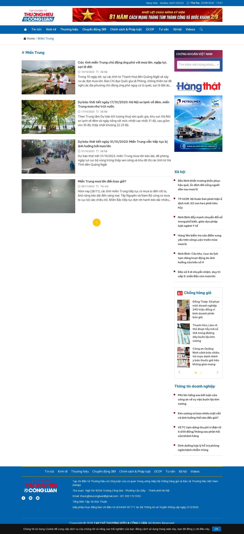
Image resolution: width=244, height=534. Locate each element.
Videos (190, 29)
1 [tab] (196, 373)
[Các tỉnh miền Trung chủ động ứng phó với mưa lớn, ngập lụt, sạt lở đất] (48, 77)
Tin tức (36, 29)
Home (30, 38)
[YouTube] (30, 498)
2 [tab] (201, 373)
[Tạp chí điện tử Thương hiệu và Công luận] (41, 486)
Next (217, 372)
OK (216, 528)
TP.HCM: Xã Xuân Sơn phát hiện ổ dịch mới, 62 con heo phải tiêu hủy (200, 203)
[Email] (37, 498)
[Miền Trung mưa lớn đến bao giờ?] (48, 196)
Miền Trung (46, 38)
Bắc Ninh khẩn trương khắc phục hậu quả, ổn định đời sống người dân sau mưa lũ (199, 185)
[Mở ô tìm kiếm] (201, 29)
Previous (179, 372)
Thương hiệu (69, 29)
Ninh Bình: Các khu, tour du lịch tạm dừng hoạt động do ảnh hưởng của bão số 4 (198, 258)
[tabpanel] (198, 335)
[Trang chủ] (25, 29)
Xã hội (177, 29)
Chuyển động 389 (94, 29)
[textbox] (198, 65)
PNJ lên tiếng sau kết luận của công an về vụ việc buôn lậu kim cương (198, 399)
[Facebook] (23, 498)
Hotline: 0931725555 (172, 3)
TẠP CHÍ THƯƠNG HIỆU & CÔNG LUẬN (120, 523)
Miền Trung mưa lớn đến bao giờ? (102, 181)
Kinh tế (51, 29)
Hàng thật (152, 3)
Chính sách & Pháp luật (126, 29)
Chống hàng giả (197, 292)
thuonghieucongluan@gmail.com (99, 496)
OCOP (150, 29)
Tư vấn (164, 29)
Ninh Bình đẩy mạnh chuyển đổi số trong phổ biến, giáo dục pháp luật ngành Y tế (200, 221)
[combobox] (198, 65)
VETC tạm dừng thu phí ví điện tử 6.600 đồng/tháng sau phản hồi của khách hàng (199, 432)
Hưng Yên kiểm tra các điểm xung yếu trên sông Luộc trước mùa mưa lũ (199, 240)
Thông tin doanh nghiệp (194, 386)
